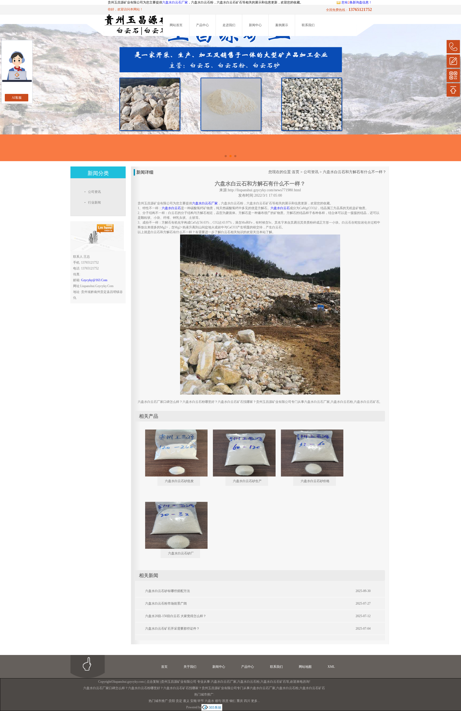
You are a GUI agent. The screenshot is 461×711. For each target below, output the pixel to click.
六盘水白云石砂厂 (181, 553)
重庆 (240, 701)
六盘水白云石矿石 (273, 682)
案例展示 (281, 25)
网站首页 (176, 25)
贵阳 (172, 701)
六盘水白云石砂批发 (179, 481)
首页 (295, 172)
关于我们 (190, 667)
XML (331, 667)
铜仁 (232, 701)
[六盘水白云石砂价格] (308, 432)
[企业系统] (211, 707)
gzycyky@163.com (94, 280)
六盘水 (209, 701)
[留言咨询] (453, 61)
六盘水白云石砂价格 (315, 481)
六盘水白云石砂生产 (247, 481)
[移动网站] (453, 75)
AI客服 (17, 98)
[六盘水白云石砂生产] (240, 432)
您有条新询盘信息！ (356, 2)
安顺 (193, 701)
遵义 (186, 701)
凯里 (225, 701)
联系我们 (308, 25)
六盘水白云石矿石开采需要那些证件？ (172, 628)
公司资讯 (311, 172)
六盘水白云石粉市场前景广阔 (166, 603)
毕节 (200, 701)
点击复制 (152, 682)
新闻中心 (255, 25)
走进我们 (228, 25)
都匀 (218, 701)
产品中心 (202, 25)
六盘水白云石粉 (248, 682)
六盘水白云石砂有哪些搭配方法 (167, 591)
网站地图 (305, 667)
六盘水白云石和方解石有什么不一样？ (354, 172)
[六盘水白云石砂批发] (173, 432)
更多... (255, 701)
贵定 (179, 701)
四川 (247, 701)
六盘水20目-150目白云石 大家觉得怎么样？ (175, 616)
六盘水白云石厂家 (175, 2)
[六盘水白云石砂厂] (173, 504)
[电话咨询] (453, 46)
